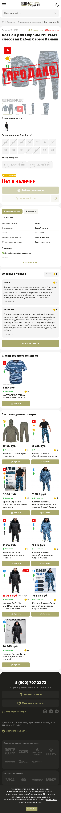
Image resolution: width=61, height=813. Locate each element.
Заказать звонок (33, 695)
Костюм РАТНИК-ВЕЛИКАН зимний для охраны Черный (14, 606)
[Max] (45, 711)
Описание (31, 211)
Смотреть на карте (16, 731)
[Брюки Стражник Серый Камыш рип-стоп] (45, 431)
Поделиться (37, 30)
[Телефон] (56, 4)
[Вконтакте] (51, 711)
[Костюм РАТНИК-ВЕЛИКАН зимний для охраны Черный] (16, 580)
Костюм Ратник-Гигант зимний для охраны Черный (15, 656)
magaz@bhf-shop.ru (16, 712)
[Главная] (30, 5)
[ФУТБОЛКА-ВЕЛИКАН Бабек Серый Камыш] (16, 372)
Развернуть (28, 262)
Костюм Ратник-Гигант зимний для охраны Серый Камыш (44, 606)
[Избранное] (55, 198)
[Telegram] (56, 711)
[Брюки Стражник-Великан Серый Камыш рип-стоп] (16, 479)
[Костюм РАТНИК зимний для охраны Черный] (16, 530)
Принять (31, 809)
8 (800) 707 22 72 (30, 683)
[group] (6, 126)
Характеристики (12, 211)
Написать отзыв (30, 344)
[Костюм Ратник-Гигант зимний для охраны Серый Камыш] (45, 580)
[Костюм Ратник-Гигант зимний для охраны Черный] (16, 631)
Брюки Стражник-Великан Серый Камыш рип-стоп (15, 504)
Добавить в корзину (33, 190)
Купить (17, 403)
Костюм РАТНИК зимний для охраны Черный (13, 555)
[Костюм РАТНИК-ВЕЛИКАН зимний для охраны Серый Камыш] (45, 479)
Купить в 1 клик (28, 198)
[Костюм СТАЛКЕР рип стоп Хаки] (16, 431)
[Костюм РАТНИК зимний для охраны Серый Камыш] (45, 530)
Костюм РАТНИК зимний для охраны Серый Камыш (42, 555)
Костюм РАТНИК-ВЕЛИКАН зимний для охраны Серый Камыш (44, 504)
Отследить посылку (33, 703)
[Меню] (4, 4)
